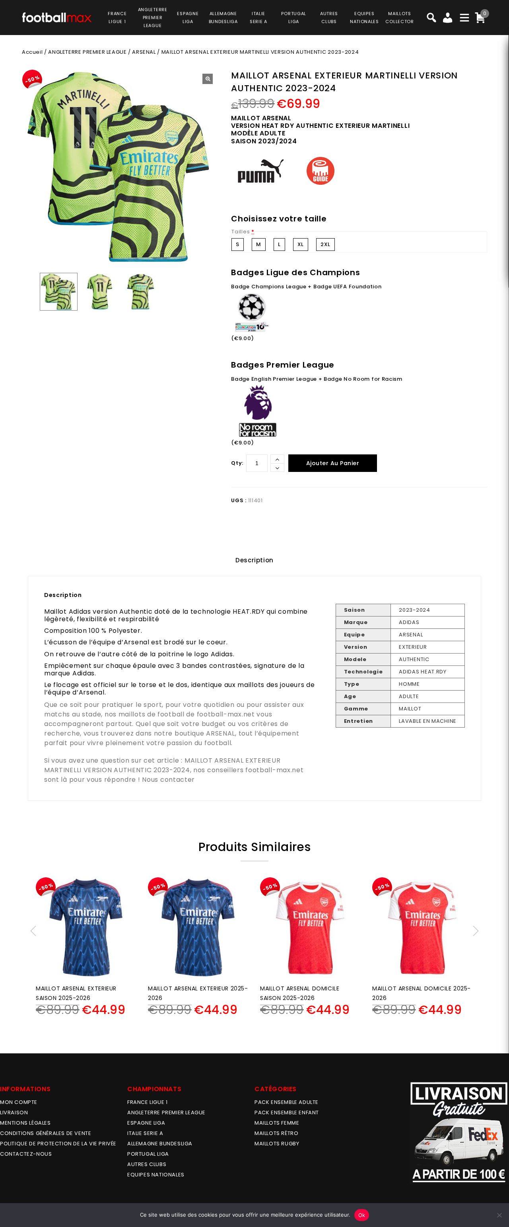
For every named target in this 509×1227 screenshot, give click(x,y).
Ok (361, 1215)
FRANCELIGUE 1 (117, 17)
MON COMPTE (18, 1102)
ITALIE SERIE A (145, 1133)
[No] (499, 1215)
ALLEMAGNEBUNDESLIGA (223, 17)
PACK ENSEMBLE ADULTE (286, 1102)
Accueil (32, 52)
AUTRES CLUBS (146, 1164)
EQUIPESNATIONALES (364, 17)
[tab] (254, 560)
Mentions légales (25, 1123)
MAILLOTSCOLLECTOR (399, 17)
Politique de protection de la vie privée (58, 1143)
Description (254, 560)
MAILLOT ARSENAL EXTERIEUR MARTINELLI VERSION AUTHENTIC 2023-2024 (162, 765)
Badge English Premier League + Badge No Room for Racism (316, 379)
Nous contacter (168, 779)
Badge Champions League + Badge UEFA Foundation (306, 286)
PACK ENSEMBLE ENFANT (286, 1112)
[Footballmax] (57, 16)
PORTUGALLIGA (293, 17)
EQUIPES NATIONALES (156, 1174)
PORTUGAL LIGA (148, 1154)
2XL (325, 244)
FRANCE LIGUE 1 (147, 1102)
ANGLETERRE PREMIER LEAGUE (152, 17)
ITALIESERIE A (258, 17)
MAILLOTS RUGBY (276, 1143)
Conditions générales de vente (45, 1133)
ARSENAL (143, 52)
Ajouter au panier (332, 463)
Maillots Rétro (276, 1133)
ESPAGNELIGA (187, 17)
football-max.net (226, 714)
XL (300, 244)
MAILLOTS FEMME (276, 1123)
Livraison (14, 1112)
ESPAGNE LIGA (146, 1123)
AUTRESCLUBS (329, 17)
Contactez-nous (26, 1154)
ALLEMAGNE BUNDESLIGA (159, 1143)
